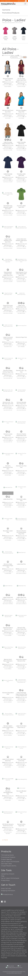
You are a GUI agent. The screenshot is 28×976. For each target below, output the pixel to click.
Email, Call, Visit (6, 888)
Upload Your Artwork (7, 874)
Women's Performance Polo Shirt (8, 467)
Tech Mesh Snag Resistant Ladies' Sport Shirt (7, 207)
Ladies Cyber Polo (21, 597)
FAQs (2, 876)
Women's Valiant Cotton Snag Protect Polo (7, 727)
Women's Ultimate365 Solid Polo (7, 792)
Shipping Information (8, 890)
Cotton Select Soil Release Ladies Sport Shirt (21, 240)
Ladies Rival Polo (21, 564)
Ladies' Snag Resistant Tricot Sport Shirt (8, 240)
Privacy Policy (5, 880)
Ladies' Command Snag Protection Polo (8, 339)
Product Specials (6, 859)
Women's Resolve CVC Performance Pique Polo (21, 532)
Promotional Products (10, 13)
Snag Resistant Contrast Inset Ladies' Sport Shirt (8, 274)
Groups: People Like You (8, 865)
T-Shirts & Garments (7, 855)
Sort (24, 57)
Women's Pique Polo (21, 337)
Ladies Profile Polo (8, 597)
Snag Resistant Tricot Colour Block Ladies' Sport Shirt (21, 274)
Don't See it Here (6, 863)
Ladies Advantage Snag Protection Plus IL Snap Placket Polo (21, 694)
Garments (6, 10)
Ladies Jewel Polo (8, 499)
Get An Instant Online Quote (10, 861)
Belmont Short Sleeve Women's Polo (7, 661)
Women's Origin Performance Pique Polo (8, 565)
